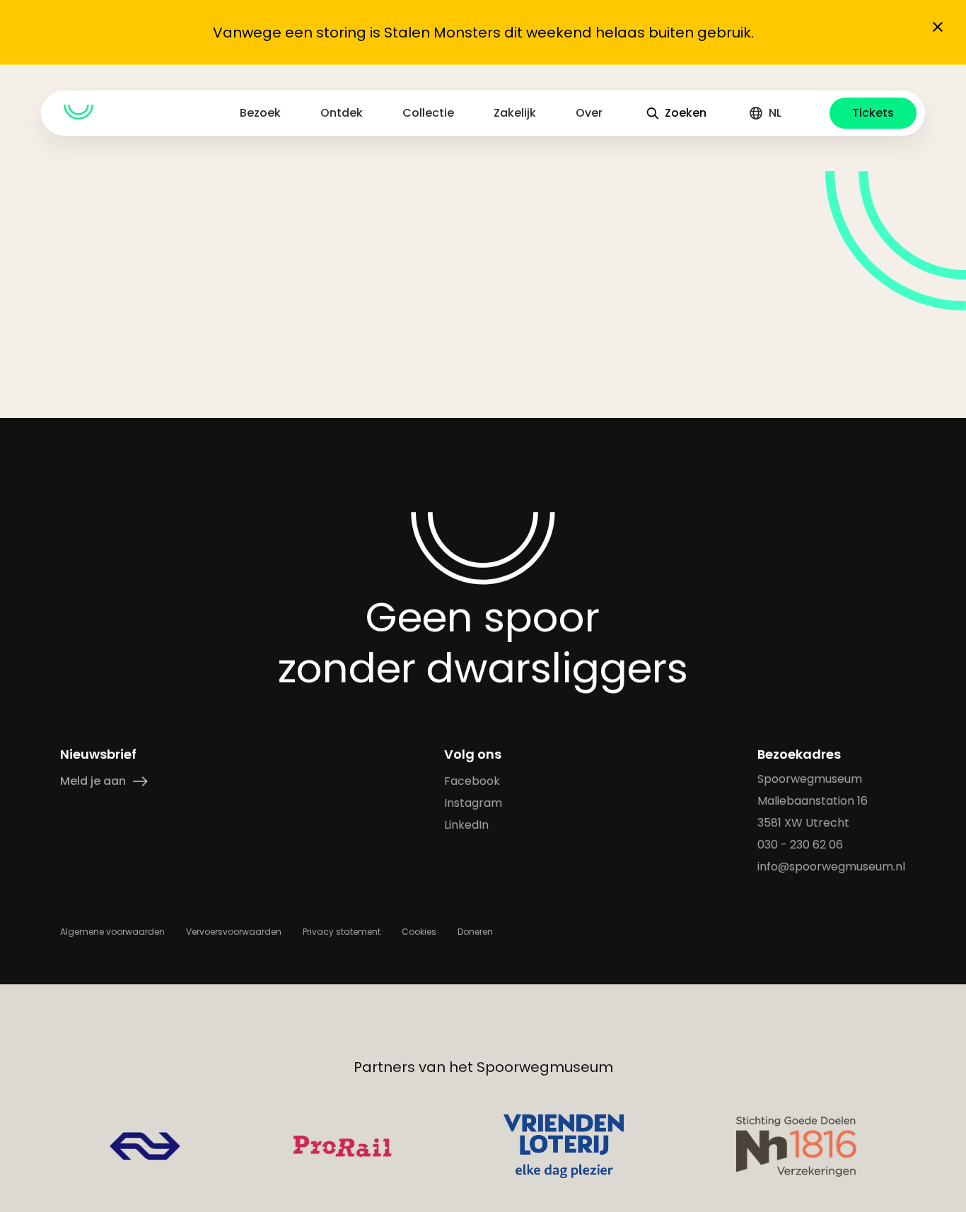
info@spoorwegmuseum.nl (832, 866)
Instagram (474, 803)
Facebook (473, 781)
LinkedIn (467, 825)
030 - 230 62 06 (801, 845)
